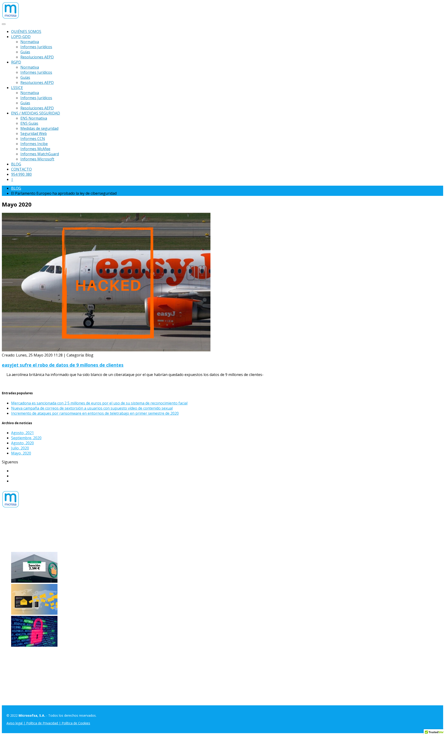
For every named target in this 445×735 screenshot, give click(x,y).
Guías (25, 51)
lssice (65, 534)
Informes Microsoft (37, 159)
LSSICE (17, 87)
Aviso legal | (16, 723)
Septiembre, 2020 (26, 437)
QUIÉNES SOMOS (26, 31)
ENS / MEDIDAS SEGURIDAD (35, 113)
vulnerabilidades (167, 534)
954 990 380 (21, 174)
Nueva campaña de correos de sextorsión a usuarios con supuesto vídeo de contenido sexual (92, 408)
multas (111, 534)
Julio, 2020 (20, 448)
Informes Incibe (34, 143)
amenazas (10, 534)
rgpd (122, 534)
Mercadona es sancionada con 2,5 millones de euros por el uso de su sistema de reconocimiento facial (99, 403)
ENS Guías (29, 123)
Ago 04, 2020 (238, 645)
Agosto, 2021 (22, 432)
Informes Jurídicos (36, 46)
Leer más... (11, 383)
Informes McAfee (35, 148)
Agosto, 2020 (22, 442)
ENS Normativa (33, 118)
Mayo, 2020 (21, 453)
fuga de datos (32, 534)
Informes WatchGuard (39, 153)
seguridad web (140, 534)
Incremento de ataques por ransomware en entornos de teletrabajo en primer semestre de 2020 (95, 413)
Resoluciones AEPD (37, 57)
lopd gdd (52, 534)
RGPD (16, 62)
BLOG (16, 164)
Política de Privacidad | (44, 723)
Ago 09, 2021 (247, 581)
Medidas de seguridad (39, 128)
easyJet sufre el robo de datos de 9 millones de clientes (63, 365)
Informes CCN (32, 138)
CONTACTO (21, 169)
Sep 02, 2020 (249, 613)
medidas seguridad (87, 534)
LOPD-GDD (21, 36)
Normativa (29, 41)
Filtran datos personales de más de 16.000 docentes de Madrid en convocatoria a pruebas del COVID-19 (147, 613)
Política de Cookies (76, 723)
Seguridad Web (33, 133)
